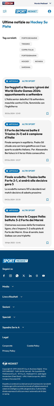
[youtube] (43, 275)
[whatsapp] (17, 275)
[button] (27, 11)
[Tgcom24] (8, 3)
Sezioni (6, 306)
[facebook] (3, 275)
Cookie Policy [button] (33, 345)
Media (5, 286)
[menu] (4, 11)
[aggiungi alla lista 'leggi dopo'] (47, 113)
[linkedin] (30, 275)
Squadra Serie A (11, 327)
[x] (23, 275)
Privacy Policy (8, 350)
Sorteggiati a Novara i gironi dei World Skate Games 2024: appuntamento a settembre (27, 90)
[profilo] (49, 11)
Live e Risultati (10, 296)
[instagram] (10, 275)
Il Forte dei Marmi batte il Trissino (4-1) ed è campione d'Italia (23, 133)
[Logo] (27, 11)
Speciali (6, 316)
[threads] (36, 275)
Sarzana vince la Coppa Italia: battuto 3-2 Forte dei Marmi (25, 218)
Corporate (7, 345)
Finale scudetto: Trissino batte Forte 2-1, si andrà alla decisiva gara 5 (26, 180)
